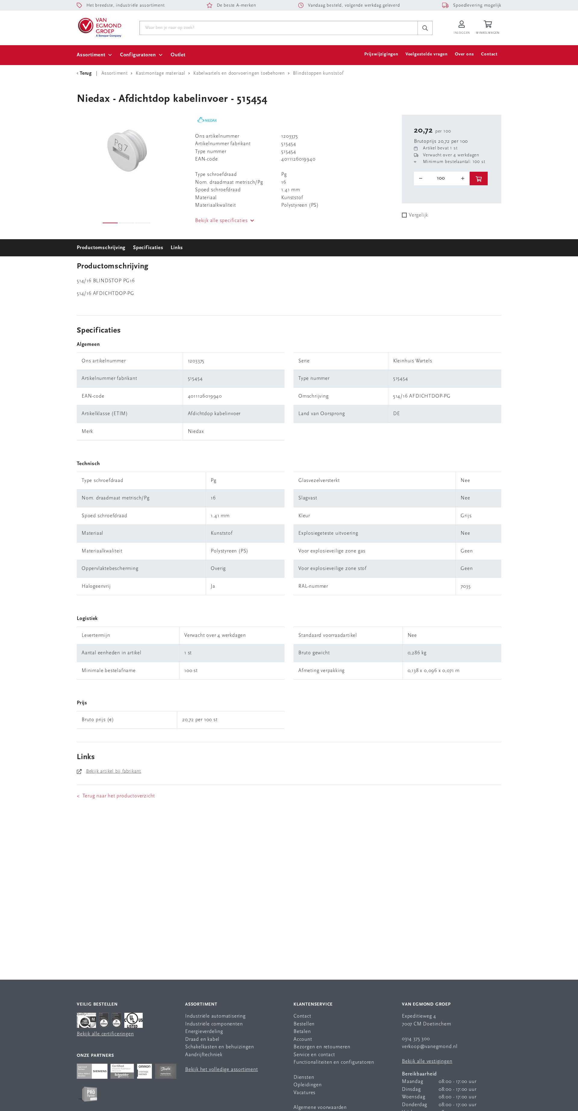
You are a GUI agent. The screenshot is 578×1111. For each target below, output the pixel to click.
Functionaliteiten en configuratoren (334, 1062)
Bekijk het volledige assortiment (221, 1069)
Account (303, 1039)
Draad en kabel (202, 1039)
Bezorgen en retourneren (322, 1047)
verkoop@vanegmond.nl (430, 1046)
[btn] (479, 178)
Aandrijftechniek (203, 1054)
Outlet (178, 55)
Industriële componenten (214, 1024)
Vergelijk (418, 215)
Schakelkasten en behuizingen (219, 1047)
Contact (489, 54)
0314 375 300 (416, 1038)
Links (177, 247)
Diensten (304, 1077)
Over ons (464, 54)
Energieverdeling (204, 1031)
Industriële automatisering (215, 1016)
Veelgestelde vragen (427, 54)
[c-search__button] (425, 28)
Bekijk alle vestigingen (427, 1061)
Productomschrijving (101, 247)
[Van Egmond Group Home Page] (99, 27)
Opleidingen (308, 1085)
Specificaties (148, 247)
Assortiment (91, 55)
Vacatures (304, 1092)
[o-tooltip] (441, 178)
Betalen (302, 1031)
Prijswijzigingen (381, 54)
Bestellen (304, 1024)
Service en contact (314, 1054)
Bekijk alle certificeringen (105, 1034)
